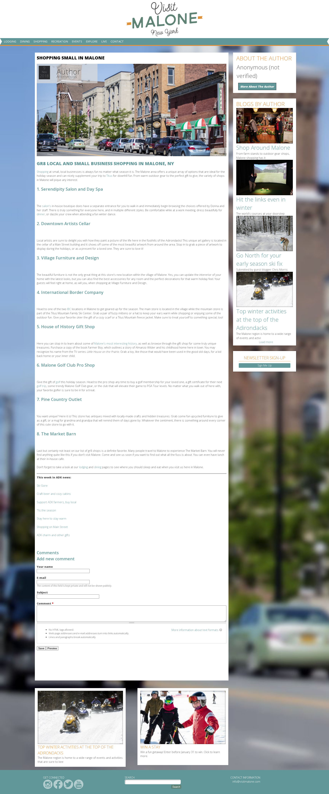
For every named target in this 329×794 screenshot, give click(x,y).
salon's (46, 206)
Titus (109, 176)
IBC (69, 309)
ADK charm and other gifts (53, 535)
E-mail (41, 578)
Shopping (40, 41)
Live (104, 41)
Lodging (10, 41)
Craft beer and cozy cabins (54, 494)
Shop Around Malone (263, 147)
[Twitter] (68, 784)
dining (97, 467)
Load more (266, 342)
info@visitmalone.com (246, 781)
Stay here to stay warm (51, 518)
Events (77, 41)
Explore (91, 41)
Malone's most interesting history (115, 343)
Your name (45, 567)
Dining (25, 41)
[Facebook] (58, 784)
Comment (45, 603)
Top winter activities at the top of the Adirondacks (75, 749)
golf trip (41, 386)
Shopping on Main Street (52, 527)
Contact (117, 41)
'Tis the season (46, 510)
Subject (42, 592)
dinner (41, 214)
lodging (83, 467)
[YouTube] (78, 784)
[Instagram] (48, 784)
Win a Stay (150, 747)
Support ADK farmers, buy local (57, 502)
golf (58, 382)
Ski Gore (42, 485)
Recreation (59, 41)
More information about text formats (195, 630)
